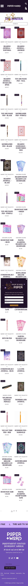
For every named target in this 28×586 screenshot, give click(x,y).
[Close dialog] (26, 279)
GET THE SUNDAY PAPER (14, 305)
